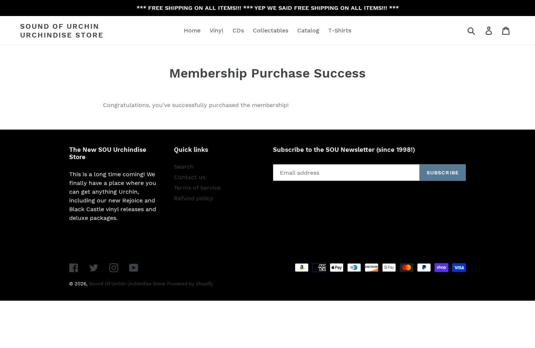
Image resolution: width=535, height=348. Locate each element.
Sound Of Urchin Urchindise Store (62, 30)
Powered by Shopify (190, 283)
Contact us (189, 177)
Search (184, 166)
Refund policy (193, 198)
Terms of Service (197, 187)
